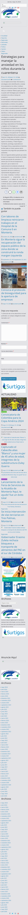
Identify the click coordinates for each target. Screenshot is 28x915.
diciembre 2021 (5, 751)
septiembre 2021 (6, 758)
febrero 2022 (5, 747)
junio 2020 (4, 791)
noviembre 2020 (6, 780)
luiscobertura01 (6, 79)
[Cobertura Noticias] (1, 27)
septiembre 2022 (6, 731)
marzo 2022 (4, 745)
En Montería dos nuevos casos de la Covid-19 (15, 205)
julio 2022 (4, 736)
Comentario (5, 323)
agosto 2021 (4, 760)
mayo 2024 (4, 687)
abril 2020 (4, 796)
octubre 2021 (5, 756)
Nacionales (4, 42)
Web (2, 359)
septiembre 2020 (6, 785)
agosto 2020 (4, 787)
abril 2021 (4, 769)
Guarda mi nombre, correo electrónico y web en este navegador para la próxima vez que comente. (14, 371)
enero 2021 (4, 776)
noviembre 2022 (6, 727)
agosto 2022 (4, 734)
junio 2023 (4, 711)
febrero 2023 (5, 720)
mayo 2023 (4, 714)
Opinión (3, 49)
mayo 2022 (4, 740)
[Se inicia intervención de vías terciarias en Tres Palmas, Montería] (14, 504)
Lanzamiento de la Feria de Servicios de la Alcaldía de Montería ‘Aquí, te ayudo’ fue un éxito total (13, 490)
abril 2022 (4, 743)
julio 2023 (4, 709)
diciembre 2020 (5, 778)
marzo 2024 (4, 691)
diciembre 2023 (5, 698)
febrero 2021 (5, 774)
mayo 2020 (4, 794)
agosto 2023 (4, 707)
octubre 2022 (5, 729)
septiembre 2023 (6, 705)
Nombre (4, 344)
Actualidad (4, 36)
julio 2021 (4, 762)
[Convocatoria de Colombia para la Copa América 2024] (14, 398)
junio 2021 (4, 765)
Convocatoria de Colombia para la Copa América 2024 (12, 418)
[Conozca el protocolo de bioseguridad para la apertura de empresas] (14, 264)
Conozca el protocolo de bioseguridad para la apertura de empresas (13, 294)
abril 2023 (4, 716)
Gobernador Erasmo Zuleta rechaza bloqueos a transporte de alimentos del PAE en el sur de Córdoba (13, 545)
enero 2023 (4, 722)
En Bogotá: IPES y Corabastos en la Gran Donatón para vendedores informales (12, 199)
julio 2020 (4, 789)
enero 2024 (4, 696)
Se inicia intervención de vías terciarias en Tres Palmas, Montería (13, 516)
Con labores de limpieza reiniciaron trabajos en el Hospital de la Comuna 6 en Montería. (12, 224)
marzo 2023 (4, 718)
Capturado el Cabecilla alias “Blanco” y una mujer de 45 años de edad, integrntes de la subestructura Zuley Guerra (13, 456)
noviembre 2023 (6, 700)
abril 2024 (4, 689)
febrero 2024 (5, 694)
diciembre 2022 (5, 725)
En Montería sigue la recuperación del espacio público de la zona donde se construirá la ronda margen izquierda (13, 247)
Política (3, 47)
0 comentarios (16, 79)
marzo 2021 (4, 771)
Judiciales (4, 44)
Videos (3, 51)
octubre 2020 (5, 782)
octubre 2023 (5, 703)
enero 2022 (4, 749)
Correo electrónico (7, 351)
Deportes (4, 38)
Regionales (4, 40)
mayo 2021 (4, 767)
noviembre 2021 (6, 754)
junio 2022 (4, 738)
